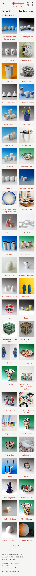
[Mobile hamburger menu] (3, 3)
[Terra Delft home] (18, 4)
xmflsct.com (15, 572)
